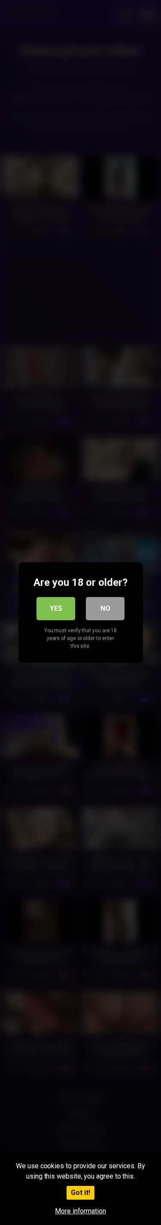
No (105, 608)
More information (80, 1211)
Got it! (80, 1192)
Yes (56, 608)
